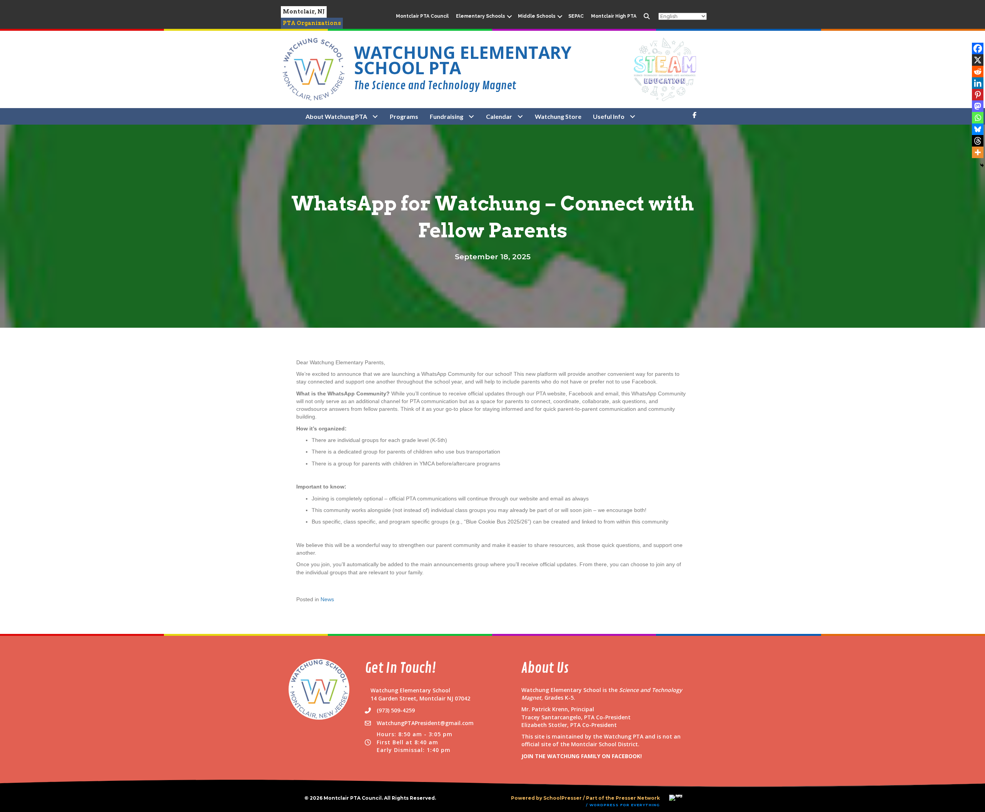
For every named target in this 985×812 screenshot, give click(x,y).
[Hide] (982, 165)
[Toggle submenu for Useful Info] (632, 116)
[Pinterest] (977, 94)
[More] (977, 152)
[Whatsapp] (977, 117)
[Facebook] (977, 48)
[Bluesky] (977, 129)
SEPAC (576, 16)
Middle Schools (537, 16)
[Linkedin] (977, 83)
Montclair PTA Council (422, 16)
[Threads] (977, 141)
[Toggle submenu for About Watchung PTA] (375, 116)
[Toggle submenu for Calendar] (520, 116)
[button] (509, 16)
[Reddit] (977, 71)
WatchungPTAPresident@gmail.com (425, 723)
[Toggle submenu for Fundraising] (471, 116)
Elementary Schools (480, 16)
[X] (977, 60)
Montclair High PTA (613, 16)
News (327, 599)
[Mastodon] (977, 106)
